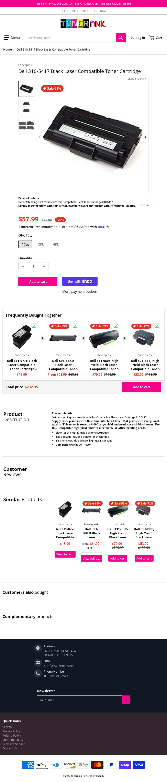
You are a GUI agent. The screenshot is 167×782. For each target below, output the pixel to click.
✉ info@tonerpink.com (59, 665)
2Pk (41, 244)
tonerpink (76, 775)
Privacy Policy (11, 731)
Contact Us (9, 748)
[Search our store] (121, 37)
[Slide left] (40, 137)
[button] (12, 37)
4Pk (56, 244)
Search (7, 727)
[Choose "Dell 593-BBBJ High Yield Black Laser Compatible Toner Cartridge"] (157, 326)
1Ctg (25, 244)
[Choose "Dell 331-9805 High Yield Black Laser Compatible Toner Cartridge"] (116, 326)
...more (143, 205)
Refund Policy (11, 735)
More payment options (80, 291)
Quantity (25, 258)
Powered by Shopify (93, 775)
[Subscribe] (126, 699)
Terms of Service (13, 744)
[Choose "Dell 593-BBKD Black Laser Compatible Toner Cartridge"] (75, 326)
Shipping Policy (12, 740)
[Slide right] (145, 137)
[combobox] (74, 37)
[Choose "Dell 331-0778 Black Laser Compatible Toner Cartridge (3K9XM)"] (34, 326)
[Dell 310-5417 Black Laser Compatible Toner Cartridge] (26, 89)
